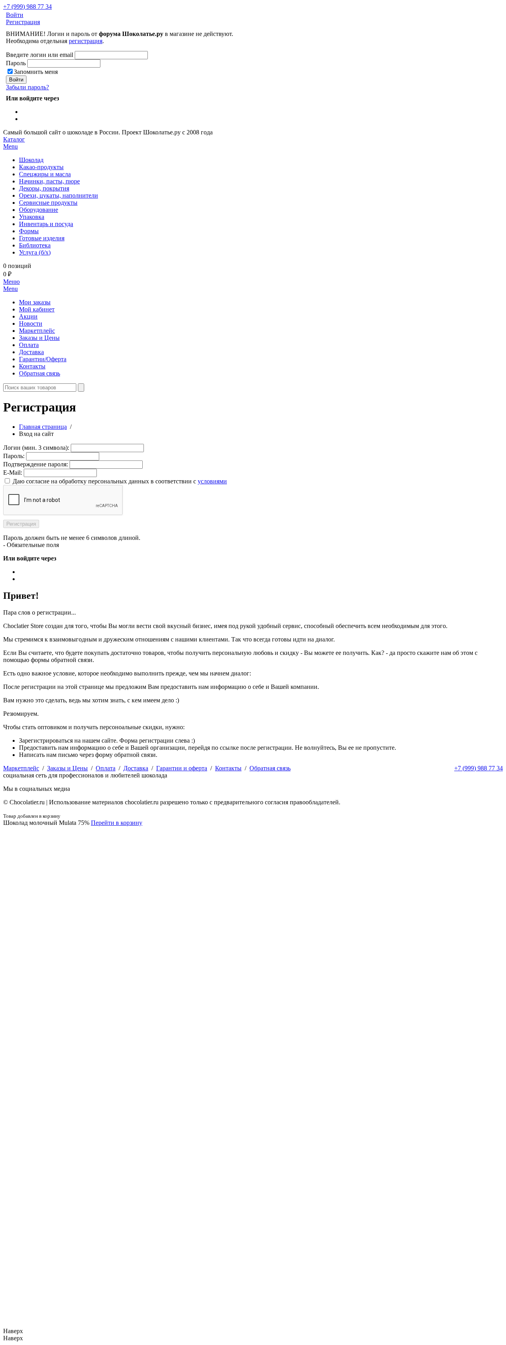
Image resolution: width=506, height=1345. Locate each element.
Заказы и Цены (39, 337)
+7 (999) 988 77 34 (27, 6)
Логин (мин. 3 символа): (36, 447)
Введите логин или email (39, 54)
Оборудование (38, 209)
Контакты (32, 366)
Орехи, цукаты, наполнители (58, 195)
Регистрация (23, 22)
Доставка (31, 352)
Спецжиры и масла (45, 174)
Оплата (29, 344)
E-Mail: (12, 472)
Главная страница (43, 426)
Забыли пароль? (27, 87)
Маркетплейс (37, 330)
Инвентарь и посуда (46, 224)
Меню (11, 285)
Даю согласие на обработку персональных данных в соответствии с (120, 481)
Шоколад (31, 160)
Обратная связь (39, 373)
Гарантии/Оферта (42, 359)
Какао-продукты (41, 167)
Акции (28, 316)
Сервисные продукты (48, 202)
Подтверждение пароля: (35, 464)
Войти (14, 14)
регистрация (85, 41)
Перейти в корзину (116, 822)
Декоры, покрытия (44, 188)
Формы (29, 231)
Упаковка (31, 216)
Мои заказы (35, 302)
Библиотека (35, 245)
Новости (30, 323)
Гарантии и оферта (181, 768)
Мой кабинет (37, 309)
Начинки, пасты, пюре (49, 181)
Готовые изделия (41, 238)
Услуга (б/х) (35, 252)
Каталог (14, 143)
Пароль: (14, 456)
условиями (212, 481)
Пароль (16, 63)
